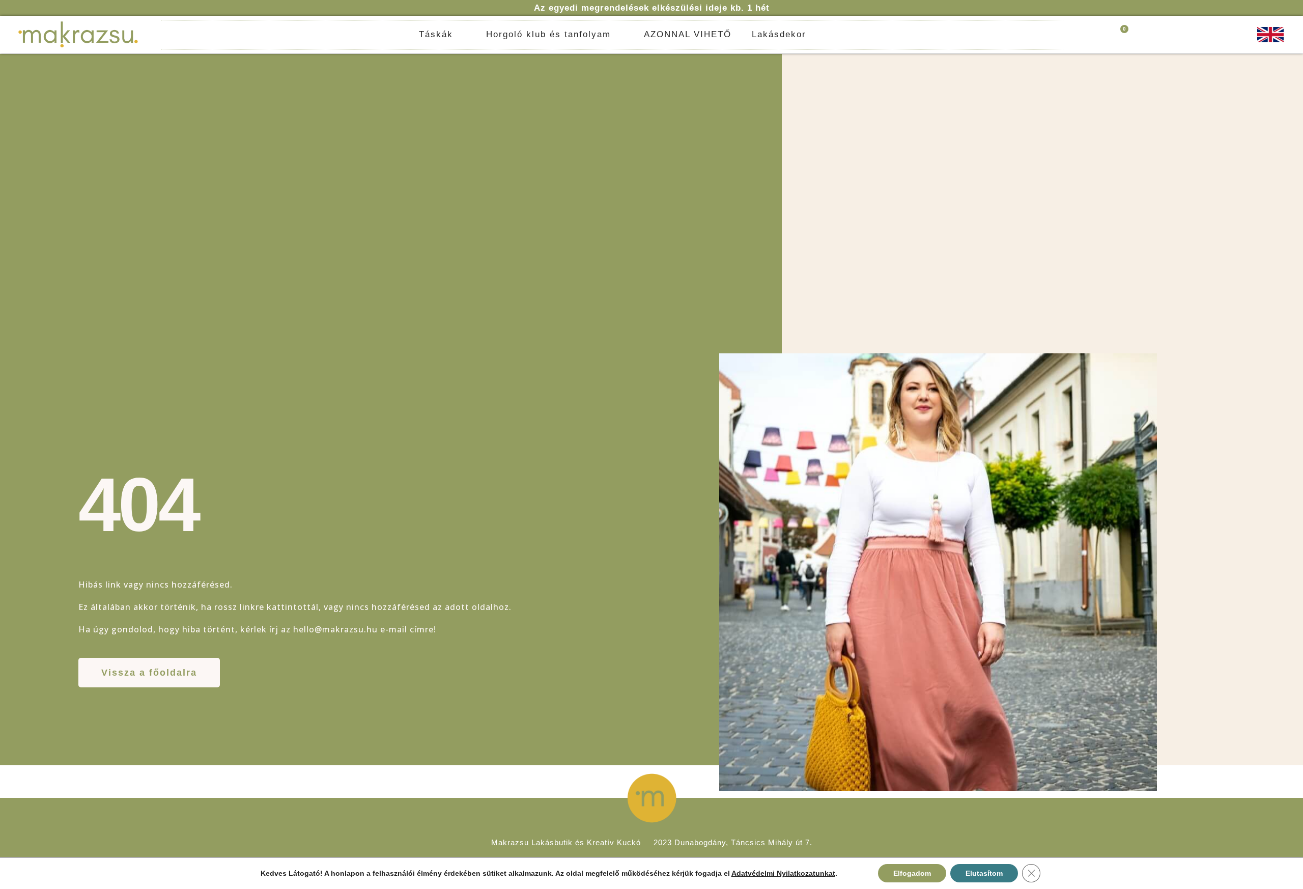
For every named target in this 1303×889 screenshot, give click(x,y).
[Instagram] (1221, 34)
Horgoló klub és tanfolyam (548, 34)
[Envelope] (1233, 34)
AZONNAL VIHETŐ (687, 34)
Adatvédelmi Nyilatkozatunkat (783, 873)
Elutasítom (984, 873)
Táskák (436, 34)
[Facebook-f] (1209, 34)
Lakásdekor (779, 34)
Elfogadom (912, 873)
